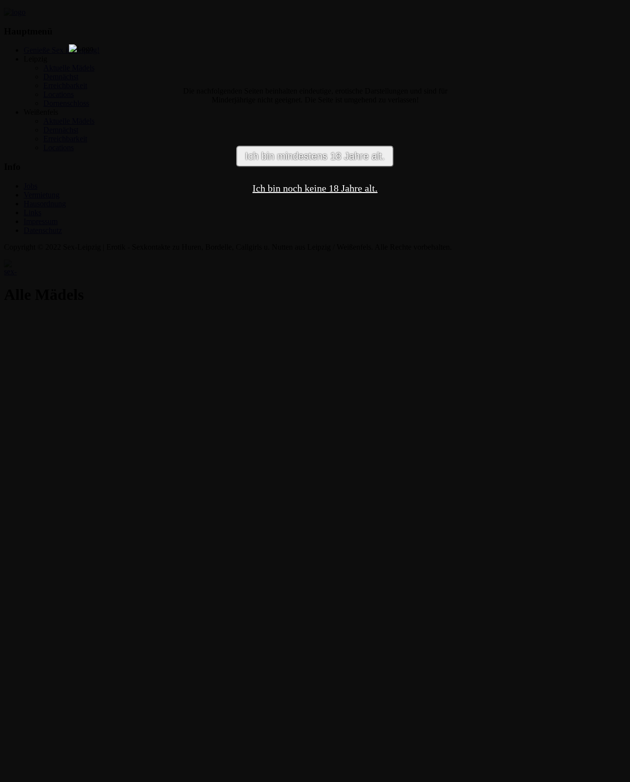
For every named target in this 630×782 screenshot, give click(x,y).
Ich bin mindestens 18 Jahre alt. (315, 156)
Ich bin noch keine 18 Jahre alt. (315, 188)
